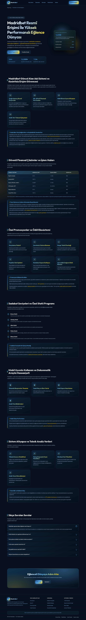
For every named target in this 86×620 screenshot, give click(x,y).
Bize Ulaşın (66, 605)
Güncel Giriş (57, 617)
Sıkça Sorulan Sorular (68, 603)
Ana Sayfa (32, 600)
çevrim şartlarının (42, 212)
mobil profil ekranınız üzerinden (35, 354)
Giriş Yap (39, 581)
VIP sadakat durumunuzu (51, 497)
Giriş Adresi (30, 2)
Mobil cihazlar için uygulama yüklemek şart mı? (20, 534)
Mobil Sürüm (50, 2)
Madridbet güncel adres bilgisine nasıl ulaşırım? (20, 526)
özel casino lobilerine (13, 43)
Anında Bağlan (73, 2)
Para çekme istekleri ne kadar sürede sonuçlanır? (20, 539)
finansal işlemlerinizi (51, 423)
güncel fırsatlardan (48, 426)
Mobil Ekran (63, 617)
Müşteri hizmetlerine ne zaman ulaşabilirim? (19, 554)
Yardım (56, 2)
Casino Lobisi (76, 617)
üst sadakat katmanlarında (31, 210)
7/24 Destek (67, 600)
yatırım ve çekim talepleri (34, 140)
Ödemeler (37, 2)
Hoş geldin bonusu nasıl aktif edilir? (17, 549)
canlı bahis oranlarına (34, 41)
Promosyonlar (33, 605)
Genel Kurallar (50, 605)
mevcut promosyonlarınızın (53, 136)
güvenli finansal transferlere (28, 43)
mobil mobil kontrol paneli (65, 286)
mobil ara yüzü (57, 143)
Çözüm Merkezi (67, 607)
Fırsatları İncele (25, 52)
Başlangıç (9, 7)
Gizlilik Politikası (50, 603)
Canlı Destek (33, 607)
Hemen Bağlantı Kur (13, 52)
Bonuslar (44, 2)
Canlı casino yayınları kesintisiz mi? (17, 544)
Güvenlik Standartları (51, 607)
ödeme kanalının (31, 286)
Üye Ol (31, 603)
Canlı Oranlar (69, 617)
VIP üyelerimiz (41, 283)
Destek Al (47, 581)
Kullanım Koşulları (50, 600)
